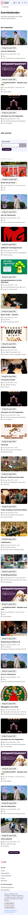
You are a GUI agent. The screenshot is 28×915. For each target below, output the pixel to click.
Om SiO (3, 870)
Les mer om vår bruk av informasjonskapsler (10, 911)
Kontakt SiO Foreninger (7, 887)
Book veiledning (5, 889)
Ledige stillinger (5, 873)
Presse (2, 878)
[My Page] (19, 3)
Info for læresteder (6, 875)
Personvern (4, 880)
